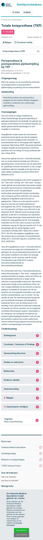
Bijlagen (7, 42)
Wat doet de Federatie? (9, 480)
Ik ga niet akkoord (21, 535)
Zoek (17, 12)
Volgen (9, 32)
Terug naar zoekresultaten (12, 20)
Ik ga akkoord (21, 530)
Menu (28, 12)
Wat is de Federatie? (8, 477)
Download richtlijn (24, 42)
